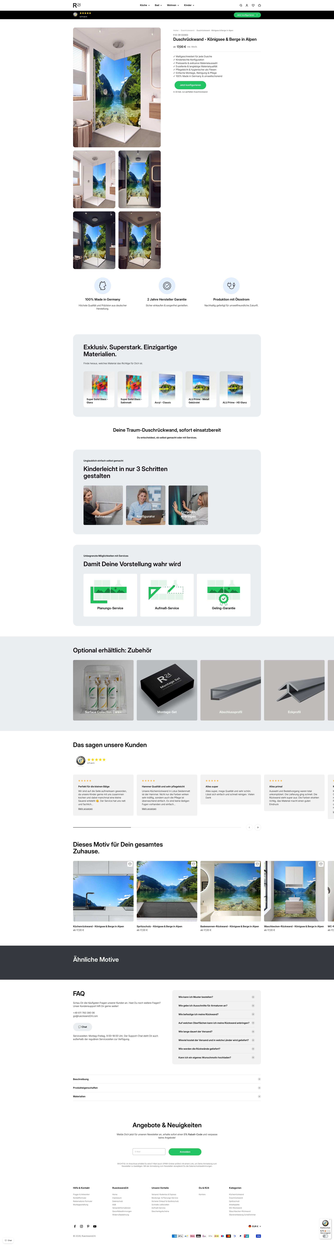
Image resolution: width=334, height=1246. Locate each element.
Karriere (202, 1194)
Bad (157, 5)
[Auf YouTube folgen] (95, 1226)
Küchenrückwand (236, 1194)
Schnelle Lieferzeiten (160, 1204)
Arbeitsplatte (234, 1204)
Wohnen (171, 5)
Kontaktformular (79, 1198)
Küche (143, 5)
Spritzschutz (234, 1201)
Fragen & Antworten (81, 1194)
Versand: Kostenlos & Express (164, 1194)
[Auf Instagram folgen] (81, 1226)
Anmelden (185, 1151)
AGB (114, 1204)
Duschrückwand (187, 30)
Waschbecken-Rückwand (239, 1211)
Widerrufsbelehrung (120, 1215)
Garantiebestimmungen (122, 1211)
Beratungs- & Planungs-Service (165, 1198)
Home (175, 30)
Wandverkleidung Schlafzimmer (242, 1215)
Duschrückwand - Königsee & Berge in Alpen (215, 30)
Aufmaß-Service (158, 1208)
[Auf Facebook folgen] (75, 1226)
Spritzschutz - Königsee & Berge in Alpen (159, 926)
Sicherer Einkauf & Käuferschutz (165, 1201)
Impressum (117, 1198)
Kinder (188, 5)
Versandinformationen (121, 1208)
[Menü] (329, 1220)
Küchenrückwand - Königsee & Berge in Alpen (98, 926)
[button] (103, 809)
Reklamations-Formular (82, 1201)
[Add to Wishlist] (130, 864)
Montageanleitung (80, 1204)
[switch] (325, 1236)
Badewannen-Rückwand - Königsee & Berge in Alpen (229, 926)
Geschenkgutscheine (160, 1211)
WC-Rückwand (235, 1208)
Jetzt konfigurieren (190, 85)
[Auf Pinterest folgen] (88, 1226)
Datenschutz (117, 1201)
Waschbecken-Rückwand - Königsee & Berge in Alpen (294, 926)
